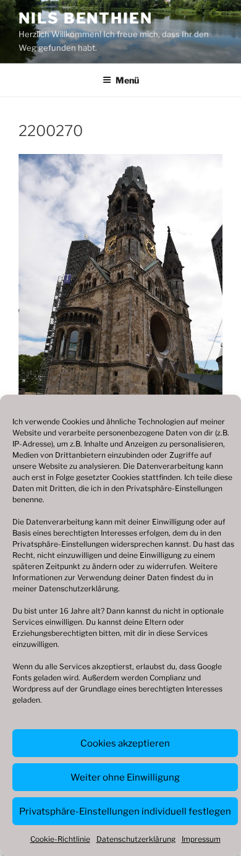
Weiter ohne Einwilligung (125, 777)
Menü (127, 80)
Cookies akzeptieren (125, 743)
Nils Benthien (86, 18)
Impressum (201, 839)
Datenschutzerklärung (78, 588)
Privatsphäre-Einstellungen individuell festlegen (125, 811)
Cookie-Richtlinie (60, 839)
